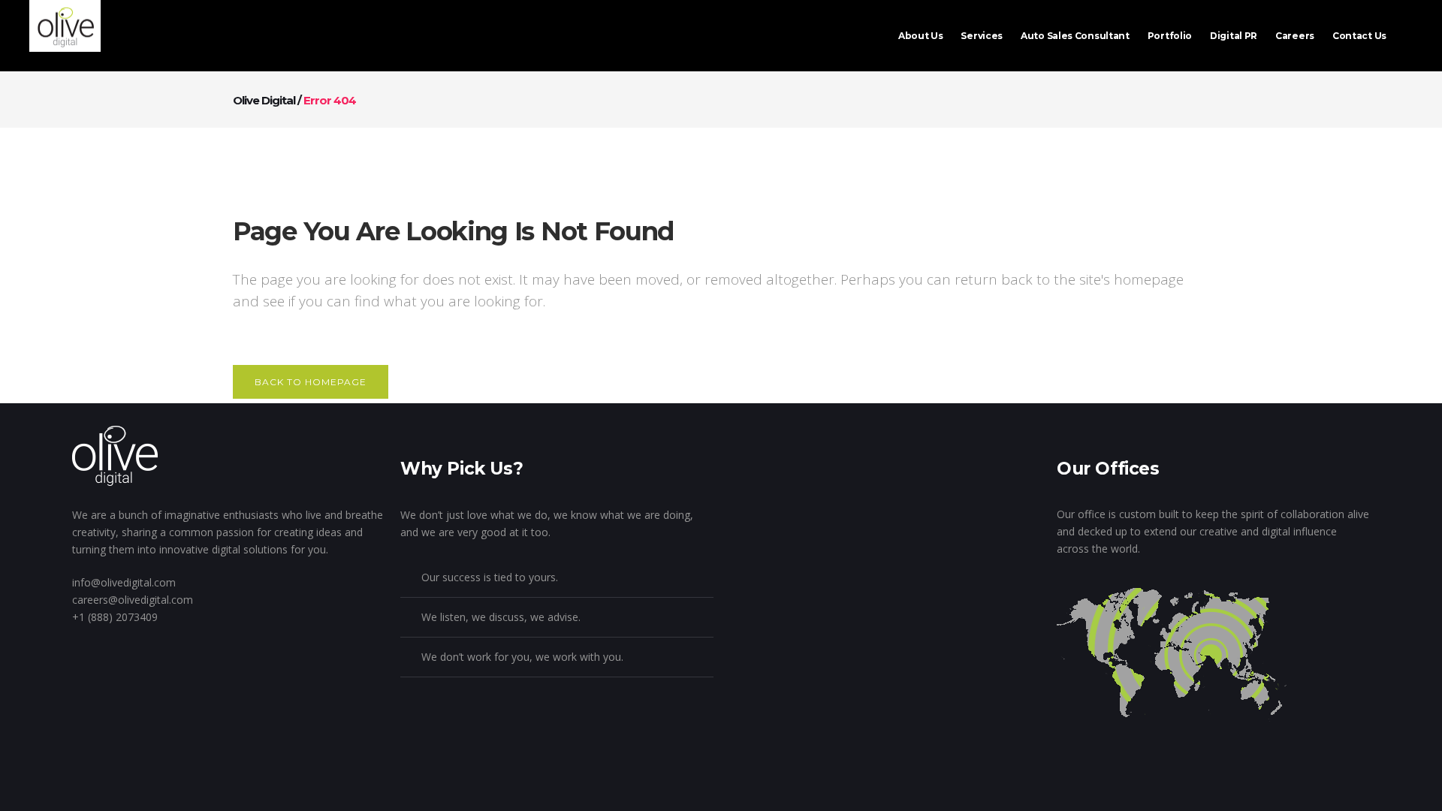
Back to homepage (311, 381)
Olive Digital (264, 100)
